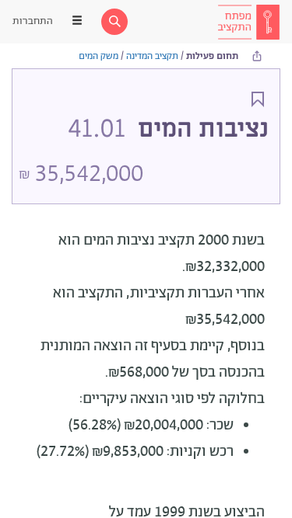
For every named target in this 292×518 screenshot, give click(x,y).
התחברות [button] (32, 21)
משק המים (98, 56)
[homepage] (248, 22)
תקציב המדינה (152, 56)
